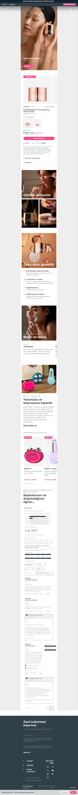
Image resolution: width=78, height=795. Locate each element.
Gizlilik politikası (32, 747)
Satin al (73, 792)
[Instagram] (48, 767)
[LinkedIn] (48, 774)
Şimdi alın (28, 66)
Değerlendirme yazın (50, 106)
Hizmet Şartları (42, 747)
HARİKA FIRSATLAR (69, 4)
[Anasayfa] (39, 9)
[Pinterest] (52, 774)
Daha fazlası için (30, 425)
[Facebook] (52, 767)
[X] (48, 770)
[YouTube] (52, 770)
